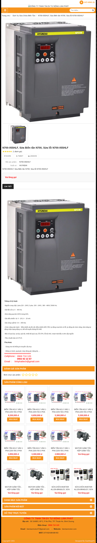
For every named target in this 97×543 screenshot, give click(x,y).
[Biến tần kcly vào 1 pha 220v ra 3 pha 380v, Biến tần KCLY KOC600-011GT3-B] (13, 397)
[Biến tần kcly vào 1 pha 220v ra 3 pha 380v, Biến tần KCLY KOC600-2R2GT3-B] (13, 436)
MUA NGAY (13, 419)
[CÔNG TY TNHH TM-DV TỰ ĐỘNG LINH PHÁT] (48, 6)
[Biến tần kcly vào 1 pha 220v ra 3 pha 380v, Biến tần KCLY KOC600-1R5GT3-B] (36, 436)
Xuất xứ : (14, 165)
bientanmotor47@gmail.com (38, 529)
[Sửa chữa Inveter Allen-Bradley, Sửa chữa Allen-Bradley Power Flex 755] (60, 474)
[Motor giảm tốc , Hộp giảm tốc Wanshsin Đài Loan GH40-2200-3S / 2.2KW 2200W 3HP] (83, 436)
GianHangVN (90, 541)
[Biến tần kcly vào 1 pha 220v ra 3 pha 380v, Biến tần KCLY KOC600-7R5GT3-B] (36, 397)
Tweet (20, 156)
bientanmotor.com (69, 529)
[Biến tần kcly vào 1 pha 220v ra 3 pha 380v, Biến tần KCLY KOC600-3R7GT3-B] (83, 397)
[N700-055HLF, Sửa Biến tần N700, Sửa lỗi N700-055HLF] (48, 71)
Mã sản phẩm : (12, 162)
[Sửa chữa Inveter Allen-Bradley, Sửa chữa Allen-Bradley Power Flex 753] (83, 474)
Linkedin (33, 156)
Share (8, 156)
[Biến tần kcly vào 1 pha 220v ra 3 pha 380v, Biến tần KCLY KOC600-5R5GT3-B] (60, 397)
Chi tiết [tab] (8, 186)
